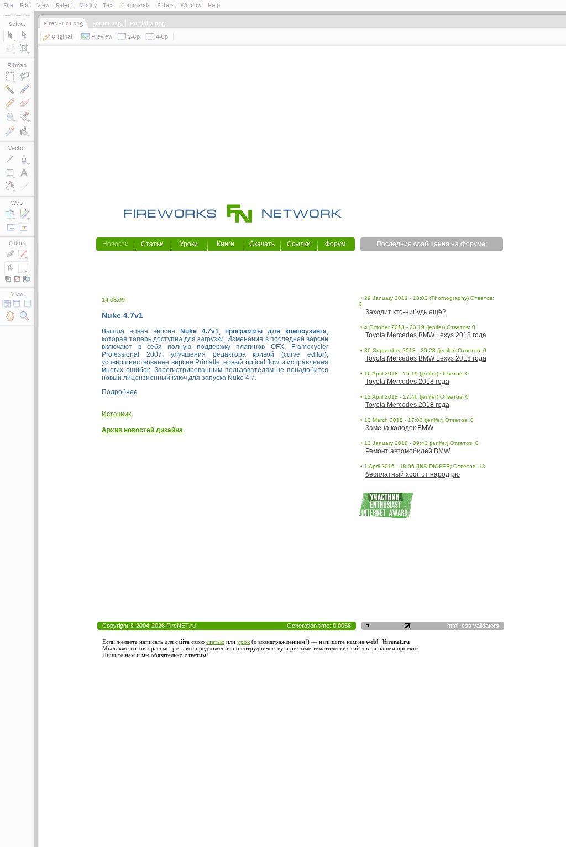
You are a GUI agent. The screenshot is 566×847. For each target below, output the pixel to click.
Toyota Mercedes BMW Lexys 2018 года (425, 335)
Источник (116, 414)
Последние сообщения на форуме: (431, 244)
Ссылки (299, 244)
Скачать (262, 244)
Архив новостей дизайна (142, 430)
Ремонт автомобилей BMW (407, 451)
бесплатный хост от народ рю (412, 474)
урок (243, 641)
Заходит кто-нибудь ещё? (405, 312)
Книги (225, 244)
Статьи (152, 244)
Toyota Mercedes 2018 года (407, 381)
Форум (335, 244)
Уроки (189, 244)
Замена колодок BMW (399, 428)
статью (215, 641)
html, (454, 625)
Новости (115, 244)
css (466, 625)
